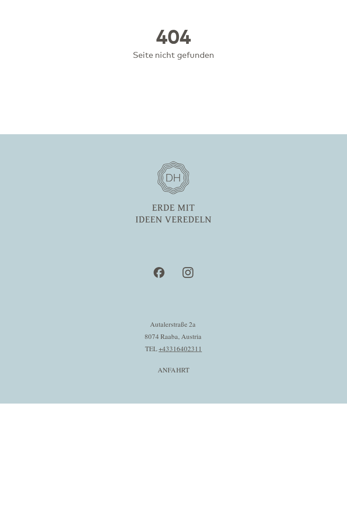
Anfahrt (174, 370)
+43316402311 (180, 349)
